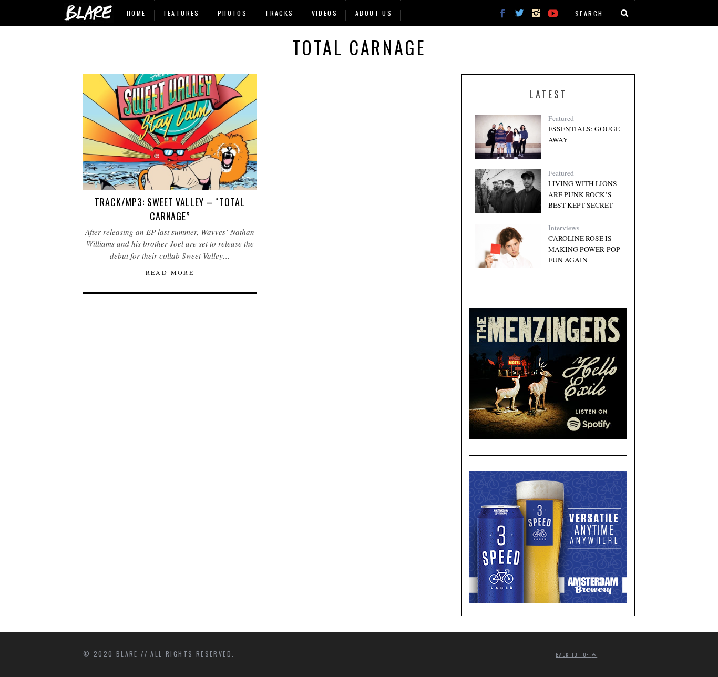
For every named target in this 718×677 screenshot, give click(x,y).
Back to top (574, 654)
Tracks (279, 12)
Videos (324, 12)
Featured (561, 118)
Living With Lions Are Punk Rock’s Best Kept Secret (582, 194)
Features (182, 12)
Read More (170, 272)
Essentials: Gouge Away (584, 134)
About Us (373, 12)
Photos (232, 12)
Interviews (563, 227)
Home (136, 12)
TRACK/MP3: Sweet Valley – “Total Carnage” (170, 209)
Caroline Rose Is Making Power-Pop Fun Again (584, 248)
